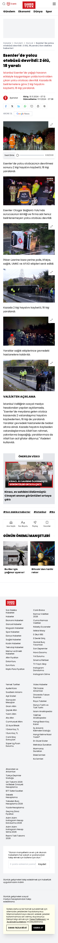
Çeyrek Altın (11, 710)
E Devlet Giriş (39, 638)
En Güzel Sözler (40, 740)
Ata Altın (10, 717)
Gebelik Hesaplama (12, 796)
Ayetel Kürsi (11, 688)
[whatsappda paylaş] (25, 106)
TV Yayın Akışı (39, 664)
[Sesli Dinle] (18, 155)
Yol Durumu (38, 656)
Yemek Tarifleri (13, 684)
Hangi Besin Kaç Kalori (41, 723)
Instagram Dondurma (38, 669)
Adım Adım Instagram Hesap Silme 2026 (14, 829)
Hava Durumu (40, 652)
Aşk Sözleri (11, 696)
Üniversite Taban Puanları (41, 696)
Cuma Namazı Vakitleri (40, 621)
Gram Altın (11, 706)
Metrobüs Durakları (42, 744)
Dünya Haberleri (13, 635)
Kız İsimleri (38, 758)
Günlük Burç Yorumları (39, 643)
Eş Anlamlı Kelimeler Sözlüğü (41, 729)
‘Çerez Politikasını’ (37, 919)
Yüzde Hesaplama (15, 807)
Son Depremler (40, 648)
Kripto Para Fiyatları (15, 669)
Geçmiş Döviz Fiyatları (12, 812)
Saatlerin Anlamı (14, 692)
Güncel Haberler (13, 624)
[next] (53, 558)
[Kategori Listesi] (54, 4)
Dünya (38, 11)
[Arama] (4, 4)
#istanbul (40, 512)
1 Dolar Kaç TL (12, 729)
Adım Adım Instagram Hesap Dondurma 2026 (14, 820)
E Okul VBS (38, 634)
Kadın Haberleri (13, 643)
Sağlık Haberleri (13, 639)
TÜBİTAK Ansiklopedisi (39, 716)
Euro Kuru (10, 665)
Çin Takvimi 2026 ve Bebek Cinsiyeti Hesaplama (14, 784)
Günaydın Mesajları (11, 701)
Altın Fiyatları (12, 657)
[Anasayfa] (11, 603)
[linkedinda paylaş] (18, 106)
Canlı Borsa (39, 610)
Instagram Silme (41, 674)
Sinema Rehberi (41, 660)
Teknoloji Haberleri (14, 647)
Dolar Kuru (11, 661)
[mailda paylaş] (31, 106)
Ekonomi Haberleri (14, 620)
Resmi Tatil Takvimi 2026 (15, 837)
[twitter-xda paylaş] (12, 106)
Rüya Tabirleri (40, 701)
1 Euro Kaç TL (12, 733)
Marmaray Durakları (38, 749)
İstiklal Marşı (39, 630)
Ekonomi (24, 11)
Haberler (7, 43)
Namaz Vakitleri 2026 (40, 615)
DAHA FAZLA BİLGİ (17, 927)
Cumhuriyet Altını (14, 721)
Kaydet (42, 864)
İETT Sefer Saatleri (14, 790)
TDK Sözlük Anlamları (38, 689)
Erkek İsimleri (39, 755)
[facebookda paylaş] (5, 106)
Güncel (29, 43)
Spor (49, 11)
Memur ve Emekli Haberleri (14, 652)
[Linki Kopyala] (44, 106)
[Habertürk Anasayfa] (29, 4)
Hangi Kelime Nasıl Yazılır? (42, 735)
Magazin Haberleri (15, 628)
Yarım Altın (11, 714)
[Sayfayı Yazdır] (38, 106)
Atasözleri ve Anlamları (12, 770)
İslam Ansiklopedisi (42, 711)
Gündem (9, 11)
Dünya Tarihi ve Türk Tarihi (40, 706)
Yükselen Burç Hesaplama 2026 (14, 802)
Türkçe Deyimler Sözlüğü (13, 776)
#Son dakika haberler (16, 512)
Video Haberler (40, 684)
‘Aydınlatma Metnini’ (16, 921)
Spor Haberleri (12, 632)
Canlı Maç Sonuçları (11, 738)
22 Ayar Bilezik (12, 725)
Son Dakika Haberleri (11, 611)
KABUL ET (38, 927)
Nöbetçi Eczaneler (41, 626)
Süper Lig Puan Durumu (13, 744)
